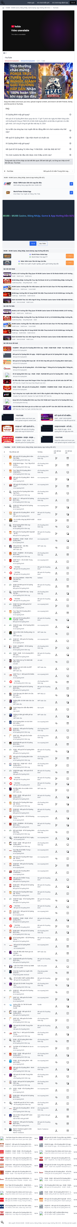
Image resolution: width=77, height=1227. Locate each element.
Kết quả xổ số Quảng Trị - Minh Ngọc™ (23, 485)
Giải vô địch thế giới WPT (21, 1118)
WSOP (15, 521)
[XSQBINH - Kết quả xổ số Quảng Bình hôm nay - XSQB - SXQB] (7, 349)
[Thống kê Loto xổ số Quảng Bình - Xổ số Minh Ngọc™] (7, 368)
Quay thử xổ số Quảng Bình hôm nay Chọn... (23, 492)
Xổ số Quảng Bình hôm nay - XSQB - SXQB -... (22, 525)
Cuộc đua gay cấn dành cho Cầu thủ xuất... (23, 694)
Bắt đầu (15, 97)
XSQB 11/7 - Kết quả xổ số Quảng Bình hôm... (23, 499)
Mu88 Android (31, 296)
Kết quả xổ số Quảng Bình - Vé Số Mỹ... (23, 513)
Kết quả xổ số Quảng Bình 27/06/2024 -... (21, 871)
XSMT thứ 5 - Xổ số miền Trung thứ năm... (22, 560)
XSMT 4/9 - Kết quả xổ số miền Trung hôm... (22, 1019)
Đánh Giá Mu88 (21, 302)
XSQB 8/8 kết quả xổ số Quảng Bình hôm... (22, 959)
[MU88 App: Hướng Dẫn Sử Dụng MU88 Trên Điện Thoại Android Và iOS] (7, 294)
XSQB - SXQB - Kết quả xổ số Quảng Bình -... (22, 796)
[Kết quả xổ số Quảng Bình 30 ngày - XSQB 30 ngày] (7, 355)
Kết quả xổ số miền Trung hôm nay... (23, 984)
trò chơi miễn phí (43, 3)
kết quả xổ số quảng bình (21, 516)
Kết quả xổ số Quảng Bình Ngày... (22, 945)
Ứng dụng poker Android (21, 975)
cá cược (15, 664)
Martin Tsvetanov (18, 1132)
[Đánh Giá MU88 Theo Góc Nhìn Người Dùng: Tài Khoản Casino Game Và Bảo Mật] (7, 301)
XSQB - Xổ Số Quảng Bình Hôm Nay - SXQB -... (22, 1040)
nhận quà (30, 3)
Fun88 (15, 1008)
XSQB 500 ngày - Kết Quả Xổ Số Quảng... (23, 771)
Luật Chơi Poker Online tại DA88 (24, 966)
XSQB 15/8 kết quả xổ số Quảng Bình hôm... (23, 585)
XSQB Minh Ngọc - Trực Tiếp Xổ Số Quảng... (24, 464)
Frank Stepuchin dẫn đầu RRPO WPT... (23, 708)
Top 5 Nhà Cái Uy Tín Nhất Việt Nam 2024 (22, 661)
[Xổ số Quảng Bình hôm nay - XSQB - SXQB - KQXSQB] (7, 375)
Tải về (73, 3)
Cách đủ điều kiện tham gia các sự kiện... (23, 952)
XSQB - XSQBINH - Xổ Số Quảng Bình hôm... (23, 647)
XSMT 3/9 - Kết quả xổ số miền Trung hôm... (22, 736)
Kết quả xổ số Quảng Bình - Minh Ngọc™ (23, 478)
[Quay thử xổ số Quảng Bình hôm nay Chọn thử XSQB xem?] (7, 401)
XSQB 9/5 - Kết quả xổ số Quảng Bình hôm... (23, 991)
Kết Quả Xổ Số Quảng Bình (20, 350)
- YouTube (55, 8)
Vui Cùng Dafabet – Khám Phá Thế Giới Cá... (22, 578)
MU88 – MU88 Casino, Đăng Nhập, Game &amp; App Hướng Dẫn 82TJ (28, 8)
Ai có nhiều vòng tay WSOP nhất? (24, 519)
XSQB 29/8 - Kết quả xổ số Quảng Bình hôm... (23, 885)
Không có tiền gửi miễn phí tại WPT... (23, 715)
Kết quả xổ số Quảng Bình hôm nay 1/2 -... (23, 757)
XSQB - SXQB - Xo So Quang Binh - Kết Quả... (23, 654)
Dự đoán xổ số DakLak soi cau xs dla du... (23, 1047)
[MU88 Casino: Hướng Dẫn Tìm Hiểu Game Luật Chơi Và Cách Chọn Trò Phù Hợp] (7, 287)
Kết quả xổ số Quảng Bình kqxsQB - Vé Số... (24, 532)
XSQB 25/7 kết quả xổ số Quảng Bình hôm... (23, 506)
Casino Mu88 (32, 289)
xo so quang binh (18, 481)
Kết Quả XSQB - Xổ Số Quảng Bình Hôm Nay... (23, 831)
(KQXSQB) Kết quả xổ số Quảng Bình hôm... (23, 743)
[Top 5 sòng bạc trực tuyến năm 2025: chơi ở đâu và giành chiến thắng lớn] (7, 394)
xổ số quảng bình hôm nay (21, 460)
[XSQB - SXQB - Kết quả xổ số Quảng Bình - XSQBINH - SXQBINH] (7, 388)
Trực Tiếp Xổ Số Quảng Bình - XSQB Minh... (22, 471)
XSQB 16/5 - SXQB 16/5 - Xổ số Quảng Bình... (22, 764)
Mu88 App (15, 296)
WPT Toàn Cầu (17, 383)
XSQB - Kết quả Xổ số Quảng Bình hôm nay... (23, 1082)
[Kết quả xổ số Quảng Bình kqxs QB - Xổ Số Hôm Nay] (7, 362)
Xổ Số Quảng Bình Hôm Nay (20, 402)
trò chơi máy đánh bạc (60, 3)
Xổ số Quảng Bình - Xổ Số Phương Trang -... (23, 817)
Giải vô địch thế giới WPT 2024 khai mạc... (22, 1115)
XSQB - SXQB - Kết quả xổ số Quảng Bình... (22, 843)
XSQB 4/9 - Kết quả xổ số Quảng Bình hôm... (23, 640)
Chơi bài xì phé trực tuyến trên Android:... (22, 972)
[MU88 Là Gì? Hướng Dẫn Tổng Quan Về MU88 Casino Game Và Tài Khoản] (7, 274)
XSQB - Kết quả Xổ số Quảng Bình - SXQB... (23, 750)
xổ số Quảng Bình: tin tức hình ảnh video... (22, 722)
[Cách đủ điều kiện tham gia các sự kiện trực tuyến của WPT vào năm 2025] (7, 407)
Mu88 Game (28, 276)
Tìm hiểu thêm (29, 97)
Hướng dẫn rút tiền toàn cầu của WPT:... (23, 701)
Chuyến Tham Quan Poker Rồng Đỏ (30, 383)
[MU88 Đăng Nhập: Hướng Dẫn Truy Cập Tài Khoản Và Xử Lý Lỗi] (7, 281)
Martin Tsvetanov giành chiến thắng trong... (22, 1129)
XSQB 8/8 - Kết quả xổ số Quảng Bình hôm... (23, 810)
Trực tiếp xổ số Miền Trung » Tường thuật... (22, 850)
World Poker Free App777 (22, 75)
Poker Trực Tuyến (25, 409)
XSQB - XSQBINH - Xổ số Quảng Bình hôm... (23, 553)
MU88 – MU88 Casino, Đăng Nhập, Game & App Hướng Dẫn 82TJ (40, 1223)
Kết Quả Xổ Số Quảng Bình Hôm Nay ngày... (23, 457)
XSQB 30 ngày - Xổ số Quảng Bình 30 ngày (23, 626)
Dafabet (15, 581)
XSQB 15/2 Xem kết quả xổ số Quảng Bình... (22, 605)
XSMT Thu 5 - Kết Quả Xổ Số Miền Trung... (23, 675)
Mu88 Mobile (22, 296)
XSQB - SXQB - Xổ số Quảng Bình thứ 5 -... (23, 1089)
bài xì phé (16, 711)
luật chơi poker (18, 967)
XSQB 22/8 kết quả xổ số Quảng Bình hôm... (23, 687)
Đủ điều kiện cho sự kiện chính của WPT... (23, 789)
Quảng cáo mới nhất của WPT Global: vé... (22, 668)
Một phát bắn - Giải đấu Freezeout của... (20, 546)
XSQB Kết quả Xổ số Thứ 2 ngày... (24, 837)
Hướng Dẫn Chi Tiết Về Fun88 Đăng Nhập (22, 1005)
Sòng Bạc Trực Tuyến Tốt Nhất (35, 396)
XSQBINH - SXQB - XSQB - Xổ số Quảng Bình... (22, 539)
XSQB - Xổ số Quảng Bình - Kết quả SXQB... (22, 1061)
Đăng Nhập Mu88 (27, 282)
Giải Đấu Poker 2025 (36, 409)
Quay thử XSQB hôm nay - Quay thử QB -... (23, 592)
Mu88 (13, 276)
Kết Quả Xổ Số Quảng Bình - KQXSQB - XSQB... (22, 619)
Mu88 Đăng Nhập (17, 282)
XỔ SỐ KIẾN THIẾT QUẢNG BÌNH (24, 978)
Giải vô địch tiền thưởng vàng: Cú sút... (23, 633)
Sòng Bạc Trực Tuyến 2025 (20, 396)
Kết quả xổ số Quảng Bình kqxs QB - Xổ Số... (23, 803)
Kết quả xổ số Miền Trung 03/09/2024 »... (21, 878)
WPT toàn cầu (17, 549)
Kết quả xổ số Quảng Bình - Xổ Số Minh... (23, 1108)
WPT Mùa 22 (17, 697)
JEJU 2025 (42, 383)
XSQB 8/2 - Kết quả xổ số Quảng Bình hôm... (23, 729)
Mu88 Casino (20, 276)
